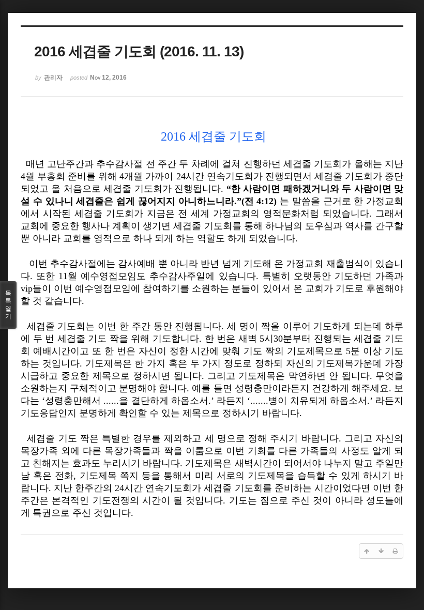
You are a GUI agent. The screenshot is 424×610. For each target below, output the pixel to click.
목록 (8, 304)
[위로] (366, 551)
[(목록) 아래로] (381, 551)
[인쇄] (395, 551)
